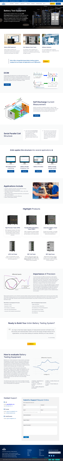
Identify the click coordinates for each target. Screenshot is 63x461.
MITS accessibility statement (13, 453)
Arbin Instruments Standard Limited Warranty (9, 455)
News (40, 451)
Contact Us (29, 451)
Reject (53, 459)
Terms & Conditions (5, 453)
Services (28, 3)
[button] (49, 1)
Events (28, 454)
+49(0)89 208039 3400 (10, 413)
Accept (50, 459)
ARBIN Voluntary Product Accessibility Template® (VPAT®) (11, 454)
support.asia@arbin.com (11, 418)
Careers (28, 455)
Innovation (12, 3)
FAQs (40, 454)
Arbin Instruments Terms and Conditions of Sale (9, 456)
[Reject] (61, 459)
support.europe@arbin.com (11, 411)
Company (33, 3)
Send (26, 437)
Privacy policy (57, 459)
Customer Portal (39, 3)
